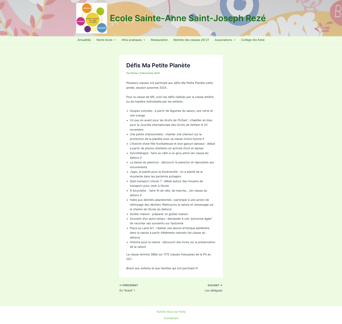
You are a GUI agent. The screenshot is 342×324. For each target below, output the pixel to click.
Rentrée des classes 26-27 (191, 40)
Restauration (159, 40)
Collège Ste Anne (253, 40)
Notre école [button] (104, 40)
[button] (114, 39)
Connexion (171, 318)
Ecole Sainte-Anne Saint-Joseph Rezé (188, 18)
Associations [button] (223, 40)
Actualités (84, 40)
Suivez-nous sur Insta (171, 311)
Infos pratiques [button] (132, 40)
